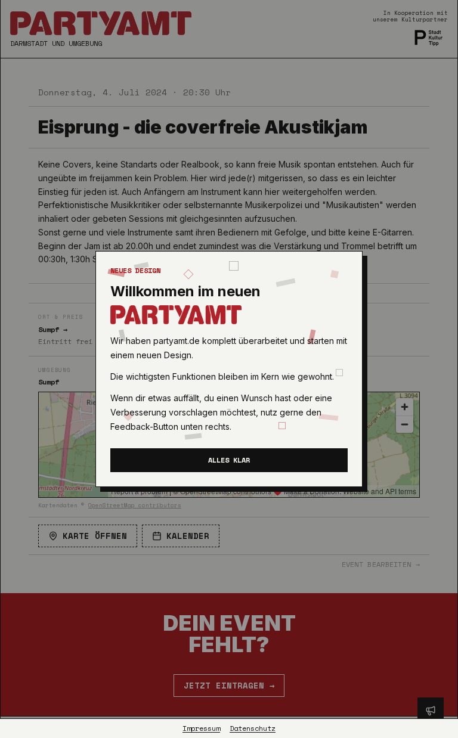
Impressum (201, 728)
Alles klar (229, 460)
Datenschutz (253, 728)
